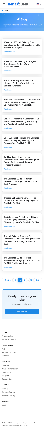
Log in (4, 405)
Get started (22, 311)
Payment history (8, 395)
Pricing (5, 389)
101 (31, 280)
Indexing (5, 365)
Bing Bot (5, 376)
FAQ (3, 349)
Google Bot (6, 372)
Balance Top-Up (8, 392)
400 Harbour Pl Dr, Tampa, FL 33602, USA (15, 426)
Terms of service (9, 339)
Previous (8, 280)
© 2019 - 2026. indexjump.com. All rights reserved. (18, 423)
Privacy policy (7, 336)
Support (5, 356)
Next (37, 280)
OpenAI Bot (6, 379)
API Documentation (10, 369)
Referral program (9, 352)
